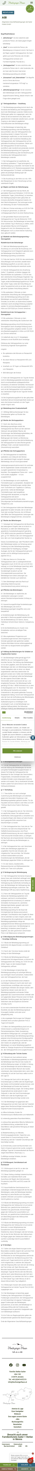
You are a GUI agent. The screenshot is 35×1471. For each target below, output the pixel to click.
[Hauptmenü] (31, 2)
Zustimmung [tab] (6, 718)
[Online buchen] (30, 9)
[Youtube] (24, 1365)
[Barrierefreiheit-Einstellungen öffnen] (33, 738)
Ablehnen (17, 757)
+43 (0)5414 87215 (19, 1379)
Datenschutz (18, 1444)
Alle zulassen (17, 751)
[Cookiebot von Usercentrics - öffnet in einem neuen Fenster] (25, 712)
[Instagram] (17, 1365)
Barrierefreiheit (9, 1446)
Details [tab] (17, 718)
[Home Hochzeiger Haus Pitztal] (16, 2)
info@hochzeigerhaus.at (17, 1382)
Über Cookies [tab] (28, 718)
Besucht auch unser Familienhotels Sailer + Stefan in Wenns (17, 1437)
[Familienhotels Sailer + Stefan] (17, 1432)
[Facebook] (11, 1365)
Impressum (6, 1444)
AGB (19, 1446)
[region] (17, 733)
